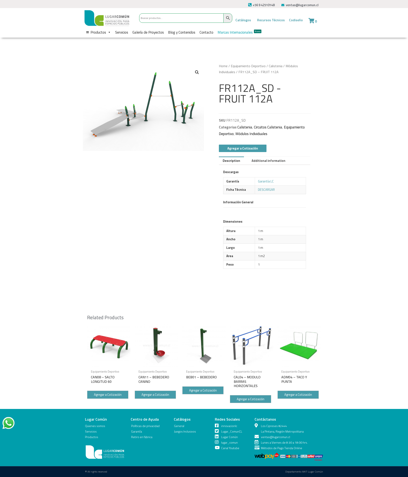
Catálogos (243, 20)
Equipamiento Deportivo (248, 65)
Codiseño (296, 20)
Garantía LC (266, 181)
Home (223, 65)
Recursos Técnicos (271, 20)
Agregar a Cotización (242, 148)
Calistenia (275, 65)
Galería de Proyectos (148, 32)
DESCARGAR (266, 189)
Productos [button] (98, 32)
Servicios (121, 32)
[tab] (231, 161)
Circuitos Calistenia (268, 127)
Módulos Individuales (251, 134)
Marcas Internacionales (239, 32)
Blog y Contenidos (181, 32)
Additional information (268, 160)
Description (231, 160)
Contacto (206, 32)
